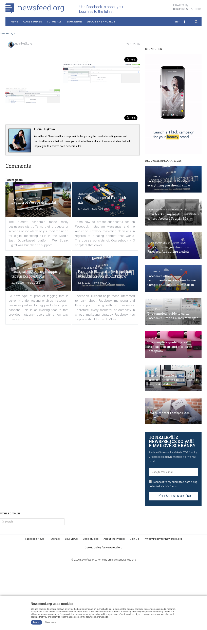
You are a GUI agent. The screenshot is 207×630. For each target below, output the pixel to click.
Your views (18, 198)
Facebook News (21, 267)
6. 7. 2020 (83, 208)
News (14, 21)
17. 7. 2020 (17, 208)
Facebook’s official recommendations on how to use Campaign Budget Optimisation (171, 280)
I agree (36, 622)
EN (176, 21)
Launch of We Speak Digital (33, 202)
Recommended (87, 267)
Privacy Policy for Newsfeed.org (163, 538)
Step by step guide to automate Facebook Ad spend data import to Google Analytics (172, 380)
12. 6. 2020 (84, 282)
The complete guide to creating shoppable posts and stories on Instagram (170, 346)
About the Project (101, 21)
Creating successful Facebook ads (102, 200)
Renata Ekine (33, 282)
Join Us (134, 538)
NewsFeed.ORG (35, 208)
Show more (50, 622)
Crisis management (176, 209)
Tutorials (54, 21)
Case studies (155, 209)
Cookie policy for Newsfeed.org (103, 547)
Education (74, 21)
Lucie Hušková (23, 43)
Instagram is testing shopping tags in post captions (36, 274)
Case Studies (32, 21)
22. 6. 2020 (17, 282)
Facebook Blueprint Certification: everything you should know (105, 274)
